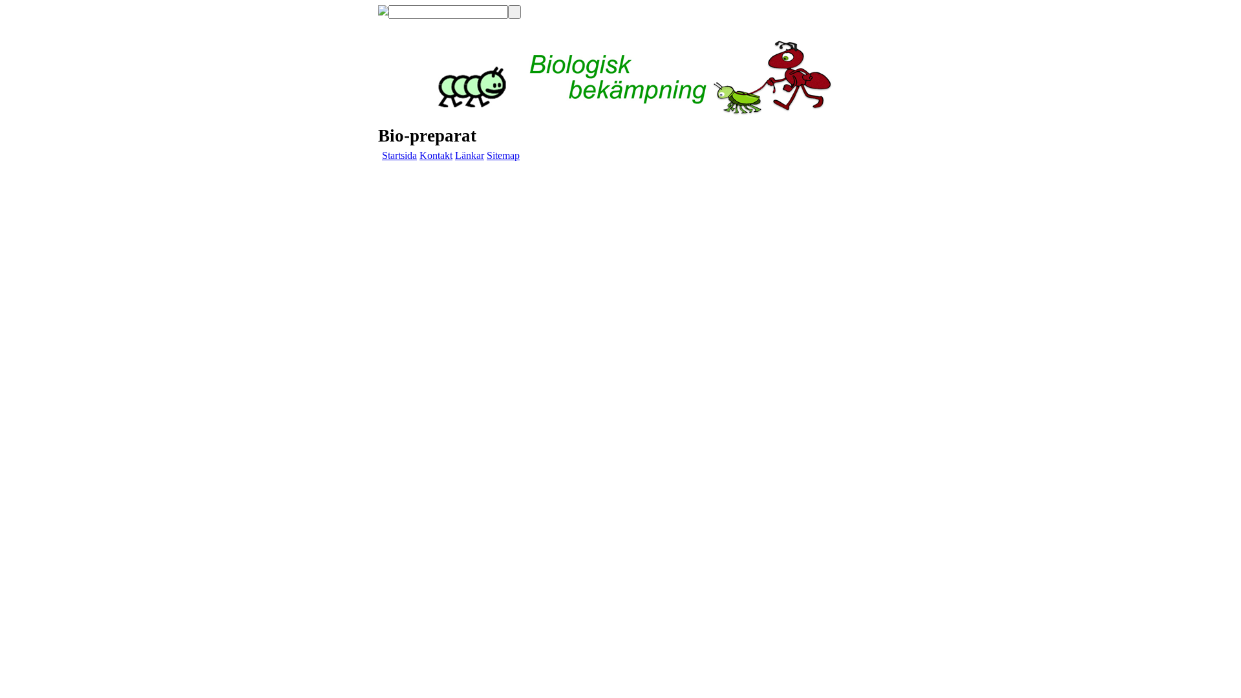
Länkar (469, 155)
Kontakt (435, 155)
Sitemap (503, 155)
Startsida (399, 155)
